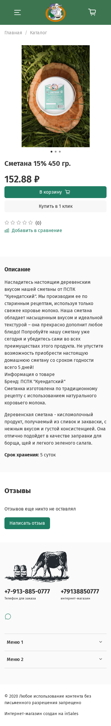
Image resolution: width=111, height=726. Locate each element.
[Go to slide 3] (60, 152)
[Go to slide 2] (56, 152)
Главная (13, 32)
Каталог (38, 32)
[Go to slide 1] (51, 152)
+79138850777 (80, 591)
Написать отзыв (27, 523)
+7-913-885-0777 (27, 591)
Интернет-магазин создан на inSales (41, 713)
